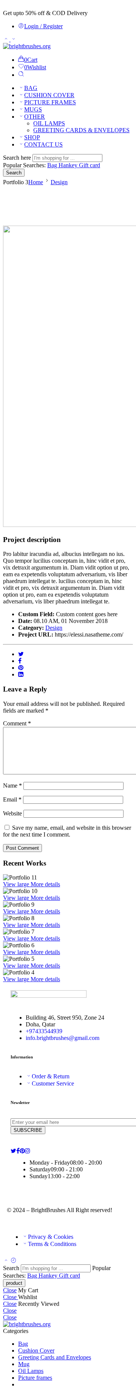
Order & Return (51, 1076)
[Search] (21, 75)
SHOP (32, 137)
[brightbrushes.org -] (27, 46)
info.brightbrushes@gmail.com (62, 1038)
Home (35, 182)
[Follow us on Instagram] (27, 1151)
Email (12, 799)
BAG (30, 88)
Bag (53, 165)
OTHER (34, 116)
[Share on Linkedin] (20, 674)
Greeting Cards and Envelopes (54, 1357)
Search (14, 173)
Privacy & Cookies (50, 1237)
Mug (23, 1364)
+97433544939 (44, 1031)
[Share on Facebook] (20, 661)
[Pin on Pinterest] (20, 667)
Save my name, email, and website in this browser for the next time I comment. (67, 831)
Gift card (89, 165)
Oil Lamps (30, 1371)
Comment (17, 723)
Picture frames (35, 1377)
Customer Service (53, 1083)
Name (12, 785)
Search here (17, 157)
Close (10, 1290)
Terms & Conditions (52, 1244)
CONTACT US (43, 144)
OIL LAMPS (49, 123)
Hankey (69, 165)
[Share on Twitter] (21, 654)
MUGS (33, 109)
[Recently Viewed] (14, 1261)
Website (12, 813)
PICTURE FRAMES (50, 102)
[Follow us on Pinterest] (22, 1151)
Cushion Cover (36, 1350)
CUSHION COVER (49, 95)
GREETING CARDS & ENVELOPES (81, 130)
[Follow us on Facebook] (18, 1151)
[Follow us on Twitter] (13, 1151)
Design (59, 182)
